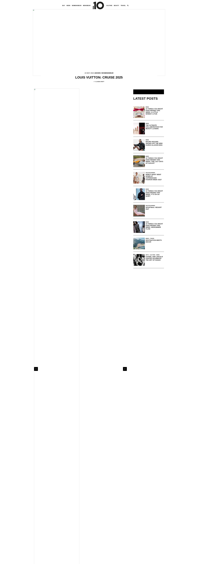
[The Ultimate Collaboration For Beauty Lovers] (139, 128)
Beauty (116, 5)
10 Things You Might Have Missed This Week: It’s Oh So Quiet (154, 193)
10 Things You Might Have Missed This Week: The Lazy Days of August (154, 160)
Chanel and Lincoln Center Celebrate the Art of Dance (154, 258)
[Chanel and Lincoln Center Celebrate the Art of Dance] (139, 260)
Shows (98, 73)
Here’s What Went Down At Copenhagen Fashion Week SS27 (154, 177)
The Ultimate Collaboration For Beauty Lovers (154, 126)
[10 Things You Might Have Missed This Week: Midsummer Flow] (139, 227)
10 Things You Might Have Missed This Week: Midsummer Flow (154, 226)
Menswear (86, 5)
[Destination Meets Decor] (139, 243)
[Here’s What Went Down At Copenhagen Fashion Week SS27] (139, 178)
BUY (63, 5)
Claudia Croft (99, 81)
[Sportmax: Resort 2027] (139, 210)
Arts (147, 254)
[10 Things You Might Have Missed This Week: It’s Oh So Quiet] (139, 194)
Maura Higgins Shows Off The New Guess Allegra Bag (154, 143)
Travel (123, 5)
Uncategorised (150, 172)
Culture (109, 5)
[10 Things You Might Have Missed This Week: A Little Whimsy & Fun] (139, 112)
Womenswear (76, 5)
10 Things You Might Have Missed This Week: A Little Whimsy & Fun (154, 111)
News (68, 5)
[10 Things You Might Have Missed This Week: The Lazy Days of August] (139, 161)
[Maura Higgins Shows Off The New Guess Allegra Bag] (139, 145)
